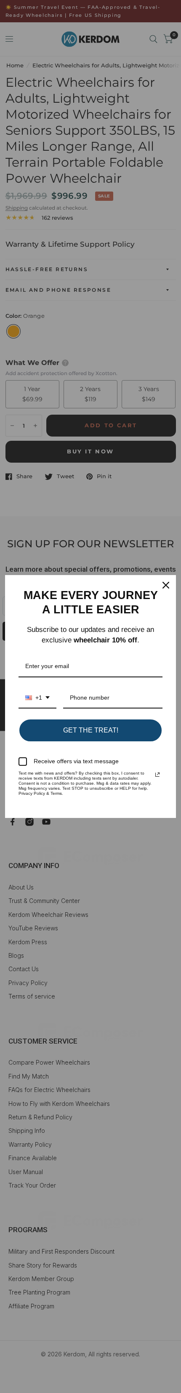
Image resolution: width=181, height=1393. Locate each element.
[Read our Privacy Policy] (157, 775)
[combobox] (37, 698)
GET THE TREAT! (90, 730)
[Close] (166, 585)
